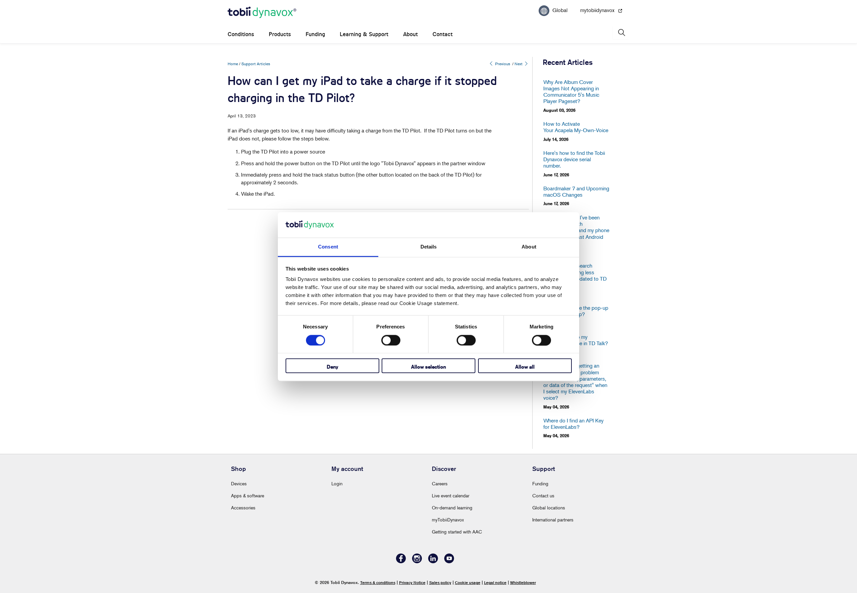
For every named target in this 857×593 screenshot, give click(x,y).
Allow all (525, 367)
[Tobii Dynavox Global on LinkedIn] (433, 561)
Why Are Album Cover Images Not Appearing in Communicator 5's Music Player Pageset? (571, 92)
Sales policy (440, 582)
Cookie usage (467, 582)
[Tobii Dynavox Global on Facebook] (401, 561)
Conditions (241, 34)
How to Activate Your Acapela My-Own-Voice (575, 127)
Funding (315, 34)
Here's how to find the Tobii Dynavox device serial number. (574, 159)
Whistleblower (523, 582)
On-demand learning (452, 507)
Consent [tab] (328, 247)
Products (280, 34)
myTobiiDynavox (448, 519)
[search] (621, 32)
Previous (502, 63)
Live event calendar (450, 495)
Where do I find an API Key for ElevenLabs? (573, 423)
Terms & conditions (377, 582)
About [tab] (529, 247)
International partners (552, 519)
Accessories (243, 507)
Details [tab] (428, 247)
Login (336, 483)
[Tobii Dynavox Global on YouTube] (449, 561)
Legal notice (495, 582)
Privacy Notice (412, 582)
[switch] (390, 340)
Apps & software (247, 495)
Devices (239, 483)
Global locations (548, 507)
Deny (332, 367)
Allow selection (428, 367)
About (410, 34)
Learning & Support (364, 34)
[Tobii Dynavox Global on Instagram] (417, 561)
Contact (443, 34)
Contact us (543, 495)
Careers (440, 483)
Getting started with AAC (457, 531)
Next (519, 63)
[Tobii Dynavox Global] (262, 13)
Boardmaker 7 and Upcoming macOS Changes (576, 191)
